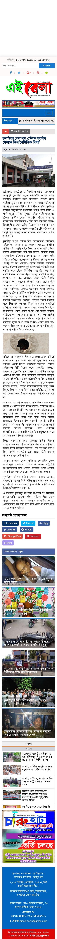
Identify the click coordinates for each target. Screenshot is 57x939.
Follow (20, 24)
